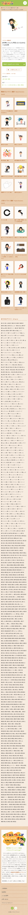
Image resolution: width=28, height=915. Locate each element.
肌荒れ (6, 748)
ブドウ (8, 494)
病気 (9, 79)
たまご (8, 443)
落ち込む (21, 760)
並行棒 (3, 536)
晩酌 (10, 658)
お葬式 (3, 372)
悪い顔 (3, 626)
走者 (24, 780)
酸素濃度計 (11, 797)
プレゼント (10, 499)
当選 (3, 616)
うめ (25, 347)
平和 (21, 609)
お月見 (13, 367)
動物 (12, 565)
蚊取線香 (4, 768)
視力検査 (13, 770)
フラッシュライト (6, 496)
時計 (3, 658)
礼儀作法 (20, 721)
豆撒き (14, 777)
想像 (25, 626)
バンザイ (15, 477)
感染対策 (10, 628)
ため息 (13, 443)
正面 (7, 670)
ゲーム (20, 399)
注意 (24, 682)
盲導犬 (3, 719)
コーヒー (18, 401)
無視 (7, 699)
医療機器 (10, 570)
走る (20, 780)
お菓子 (23, 369)
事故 (16, 538)
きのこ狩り (14, 389)
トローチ (17, 457)
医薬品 (7, 572)
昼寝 (25, 655)
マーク (24, 506)
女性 (12, 592)
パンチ (20, 477)
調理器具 (23, 775)
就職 (10, 604)
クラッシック (5, 396)
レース (3, 526)
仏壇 (8, 543)
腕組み (3, 753)
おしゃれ (17, 357)
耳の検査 (4, 743)
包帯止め (8, 567)
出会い (23, 560)
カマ (3, 384)
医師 (22, 567)
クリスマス (4, 399)
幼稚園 (10, 611)
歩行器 (21, 670)
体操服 (3, 548)
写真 (10, 557)
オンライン (9, 365)
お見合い (9, 372)
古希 (10, 577)
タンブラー (23, 443)
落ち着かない (10, 760)
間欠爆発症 (12, 802)
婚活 (19, 592)
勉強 (9, 565)
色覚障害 (4, 758)
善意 (11, 582)
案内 (3, 665)
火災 (9, 694)
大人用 (8, 589)
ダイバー (14, 440)
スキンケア (4, 430)
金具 (24, 797)
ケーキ (16, 399)
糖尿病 (3, 733)
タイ (3, 440)
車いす (3, 785)
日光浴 (19, 650)
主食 (20, 536)
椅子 (11, 665)
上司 (24, 531)
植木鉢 (15, 665)
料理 (8, 648)
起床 (8, 782)
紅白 (14, 733)
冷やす (10, 560)
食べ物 (15, 812)
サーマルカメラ (12, 413)
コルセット (16, 408)
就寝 (3, 604)
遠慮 (14, 792)
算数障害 (4, 731)
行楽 (13, 768)
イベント (4, 343)
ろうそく (11, 528)
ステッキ (22, 430)
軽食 (16, 785)
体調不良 (4, 550)
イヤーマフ (10, 343)
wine (15, 330)
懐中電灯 (23, 628)
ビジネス (14, 484)
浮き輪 (3, 687)
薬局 (3, 765)
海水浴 (17, 687)
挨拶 (7, 638)
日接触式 (24, 650)
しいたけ (11, 421)
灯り (13, 694)
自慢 (3, 755)
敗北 (22, 643)
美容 (3, 741)
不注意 (7, 533)
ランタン (4, 518)
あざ (3, 335)
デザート (4, 450)
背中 (22, 748)
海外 (14, 687)
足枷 (15, 782)
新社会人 (21, 648)
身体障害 (19, 782)
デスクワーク (11, 450)
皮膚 (17, 716)
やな (13, 516)
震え (25, 804)
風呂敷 (10, 809)
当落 (23, 614)
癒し (21, 711)
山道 (11, 606)
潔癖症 (23, 692)
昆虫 (3, 655)
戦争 (3, 631)
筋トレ (17, 728)
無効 (3, 699)
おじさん (4, 357)
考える (21, 741)
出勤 (3, 562)
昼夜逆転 (20, 655)
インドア (4, 345)
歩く (17, 670)
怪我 (8, 621)
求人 (22, 677)
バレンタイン (13, 474)
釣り (3, 799)
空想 (20, 726)
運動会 (20, 790)
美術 (10, 741)
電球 (22, 804)
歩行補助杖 (9, 672)
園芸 (22, 584)
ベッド (12, 501)
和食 (8, 582)
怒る (22, 619)
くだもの (17, 394)
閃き (7, 802)
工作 (24, 606)
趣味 (11, 782)
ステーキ (11, 430)
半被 (16, 572)
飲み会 (20, 814)
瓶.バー (10, 707)
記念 (19, 772)
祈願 (3, 724)
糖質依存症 (9, 733)
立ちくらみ (4, 728)
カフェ (3, 382)
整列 (19, 645)
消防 (7, 689)
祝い (7, 724)
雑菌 (11, 804)
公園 (3, 557)
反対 (3, 577)
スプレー (4, 435)
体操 (24, 545)
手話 (16, 633)
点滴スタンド (15, 697)
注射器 (20, 682)
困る (18, 584)
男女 (12, 709)
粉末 (19, 731)
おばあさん (4, 360)
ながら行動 (10, 460)
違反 (10, 792)
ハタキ (9, 472)
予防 (7, 538)
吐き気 (25, 577)
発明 (3, 714)
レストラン (4, 528)
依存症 (9, 550)
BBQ (3, 325)
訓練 (16, 772)
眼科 (19, 719)
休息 (3, 545)
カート (15, 374)
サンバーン (4, 421)
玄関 (5, 707)
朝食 (3, 660)
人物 (3, 79)
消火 (3, 689)
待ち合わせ (12, 616)
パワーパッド (5, 477)
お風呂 (3, 374)
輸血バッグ (4, 787)
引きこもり (13, 614)
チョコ (20, 445)
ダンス (17, 443)
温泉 (8, 692)
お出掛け (15, 365)
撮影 (3, 643)
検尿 (23, 665)
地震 (3, 587)
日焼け (3, 653)
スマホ (24, 435)
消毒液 (22, 687)
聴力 (20, 743)
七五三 (19, 531)
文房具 (3, 648)
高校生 (14, 819)
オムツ (17, 362)
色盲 (22, 755)
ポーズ (9, 504)
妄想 (16, 592)
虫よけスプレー (12, 765)
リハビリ (18, 521)
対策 (8, 601)
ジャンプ (4, 426)
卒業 (23, 572)
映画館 (7, 655)
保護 (22, 550)
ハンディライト (6, 479)
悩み (18, 623)
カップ (9, 379)
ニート (23, 460)
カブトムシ (9, 382)
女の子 (8, 592)
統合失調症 (4, 738)
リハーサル (11, 521)
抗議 (9, 636)
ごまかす (4, 408)
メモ (9, 514)
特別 (22, 704)
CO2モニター (12, 325)
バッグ (19, 472)
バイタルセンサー (13, 467)
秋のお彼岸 (4, 726)
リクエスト (4, 521)
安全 (8, 597)
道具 (3, 792)
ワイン (3, 531)
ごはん (19, 406)
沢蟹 (13, 680)
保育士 (17, 550)
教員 (25, 643)
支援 (7, 643)
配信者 (21, 794)
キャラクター (21, 389)
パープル (11, 465)
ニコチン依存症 (6, 462)
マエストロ (4, 509)
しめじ (16, 421)
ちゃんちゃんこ (14, 445)
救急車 (17, 643)
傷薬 (5, 555)
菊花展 (3, 760)
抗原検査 (4, 636)
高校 (10, 819)
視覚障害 (4, 772)
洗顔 (11, 685)
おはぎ (10, 360)
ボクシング (4, 506)
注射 (16, 682)
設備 (3, 775)
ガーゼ (10, 374)
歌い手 (17, 667)
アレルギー (4, 338)
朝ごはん (24, 658)
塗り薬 (7, 587)
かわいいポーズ (21, 387)
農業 (10, 787)
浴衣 (8, 687)
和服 (25, 579)
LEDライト (11, 328)
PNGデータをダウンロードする (11, 64)
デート (8, 448)
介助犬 (21, 540)
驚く (3, 819)
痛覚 (17, 711)
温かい (3, 692)
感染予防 (4, 628)
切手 (11, 562)
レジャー (19, 526)
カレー (14, 387)
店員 (18, 611)
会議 (17, 545)
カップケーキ (15, 379)
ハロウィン (20, 474)
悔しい (9, 623)
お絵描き (13, 369)
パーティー (4, 465)
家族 (10, 599)
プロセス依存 (18, 499)
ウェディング (5, 347)
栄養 (17, 663)
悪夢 (13, 626)
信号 (8, 553)
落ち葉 (16, 760)
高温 (18, 819)
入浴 (22, 555)
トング (22, 457)
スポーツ (10, 435)
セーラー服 (4, 438)
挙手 (3, 638)
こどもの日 (14, 406)
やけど (9, 516)
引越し (18, 614)
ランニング (17, 518)
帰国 (10, 609)
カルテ (9, 387)
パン (11, 477)
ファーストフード (6, 489)
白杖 (23, 714)
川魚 (21, 606)
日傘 (15, 650)
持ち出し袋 (17, 636)
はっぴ (24, 472)
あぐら (23, 333)
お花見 (18, 369)
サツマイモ (12, 416)
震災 (3, 807)
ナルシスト (17, 460)
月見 (17, 658)
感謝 (14, 628)
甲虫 (23, 707)
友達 (23, 575)
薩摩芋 (16, 763)
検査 (3, 667)
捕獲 (10, 638)
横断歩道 (12, 667)
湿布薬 (11, 692)
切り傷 (7, 562)
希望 (7, 609)
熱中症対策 (12, 702)
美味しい (21, 738)
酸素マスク (4, 797)
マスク (10, 509)
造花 (25, 787)
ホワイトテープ (12, 506)
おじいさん (16, 355)
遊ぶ (7, 790)
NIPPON (22, 328)
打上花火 (20, 633)
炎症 (5, 697)
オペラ (12, 362)
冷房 (19, 560)
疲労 (19, 709)
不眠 (11, 533)
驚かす (23, 816)
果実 (8, 663)
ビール (3, 484)
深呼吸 (21, 689)
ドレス (3, 457)
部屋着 (16, 794)
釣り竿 (7, 799)
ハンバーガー (14, 479)
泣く (12, 682)
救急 (14, 643)
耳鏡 (12, 743)
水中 (3, 677)
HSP (24, 325)
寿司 (11, 601)
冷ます (21, 557)
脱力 (19, 750)
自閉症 (15, 755)
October (4, 330)
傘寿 (22, 553)
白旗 (19, 714)
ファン (21, 489)
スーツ (3, 428)
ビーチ (8, 482)
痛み (14, 711)
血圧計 (9, 768)
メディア (4, 514)
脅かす (11, 750)
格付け (23, 663)
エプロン (10, 350)
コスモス (21, 404)
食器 (12, 814)
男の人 (3, 709)
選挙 (21, 792)
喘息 (17, 582)
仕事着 (15, 543)
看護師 (8, 719)
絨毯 (23, 736)
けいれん (12, 401)
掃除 (14, 638)
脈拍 (16, 750)
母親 (22, 672)
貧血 (3, 780)
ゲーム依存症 (5, 401)
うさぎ (11, 347)
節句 (12, 731)
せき (10, 438)
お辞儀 (14, 372)
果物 (11, 663)
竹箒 (10, 728)
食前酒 (8, 814)
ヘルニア (4, 504)
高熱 (22, 819)
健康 (15, 553)
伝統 (21, 545)
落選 (3, 763)
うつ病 (20, 347)
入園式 (13, 555)
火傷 (5, 694)
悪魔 (17, 626)
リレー (9, 523)
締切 (17, 738)
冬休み (16, 557)
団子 (7, 584)
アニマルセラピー (10, 335)
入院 (25, 555)
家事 (3, 599)
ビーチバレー (14, 482)
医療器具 (4, 570)
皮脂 (14, 716)
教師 (3, 645)
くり (23, 396)
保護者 (3, 553)
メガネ (23, 511)
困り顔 (14, 584)
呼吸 (12, 579)
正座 (3, 670)
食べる (10, 812)
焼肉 (14, 699)
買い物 (11, 780)
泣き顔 (8, 682)
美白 (7, 741)
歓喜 (25, 667)
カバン (22, 379)
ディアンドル (19, 448)
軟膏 (12, 785)
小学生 (20, 601)
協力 (8, 575)
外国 (22, 587)
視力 (9, 770)
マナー (15, 509)
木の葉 (9, 660)
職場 (24, 746)
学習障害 (24, 594)
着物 (23, 719)
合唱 (17, 577)
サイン (19, 413)
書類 (14, 658)
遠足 (17, 792)
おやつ (3, 365)
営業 (3, 584)
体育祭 (22, 548)
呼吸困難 (17, 579)
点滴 (9, 697)
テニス (17, 450)
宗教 (11, 597)
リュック (4, 523)
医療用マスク (21, 570)
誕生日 (10, 775)
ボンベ (19, 506)
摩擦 (23, 641)
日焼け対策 (9, 653)
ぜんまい (14, 438)
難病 (23, 85)
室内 (23, 597)
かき (8, 377)
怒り (13, 619)
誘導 (15, 775)
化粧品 (13, 567)
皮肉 (10, 716)
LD (7, 328)
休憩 (7, 545)
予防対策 (11, 538)
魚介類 (6, 821)
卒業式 (3, 575)
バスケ (13, 470)
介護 (25, 540)
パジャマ (8, 470)
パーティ (22, 462)
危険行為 (16, 575)
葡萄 (7, 763)
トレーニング (15, 455)
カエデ (3, 377)
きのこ (8, 389)
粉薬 (23, 731)
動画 (16, 565)
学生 (19, 594)
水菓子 (10, 677)
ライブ (17, 516)
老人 (17, 741)
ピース (3, 482)
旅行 (9, 650)
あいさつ (19, 330)
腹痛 (8, 753)
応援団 (9, 619)
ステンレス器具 (6, 433)
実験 (19, 597)
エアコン (4, 350)
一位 (16, 531)
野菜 (20, 797)
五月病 (3, 540)
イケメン (4, 340)
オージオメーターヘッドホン (9, 352)
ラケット (23, 516)
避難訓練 (4, 794)
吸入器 (3, 579)
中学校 (8, 536)
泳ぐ (3, 685)
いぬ (25, 340)
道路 (7, 792)
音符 (3, 809)
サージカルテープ (17, 411)
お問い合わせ (5, 899)
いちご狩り (19, 340)
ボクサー (19, 504)
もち (19, 514)
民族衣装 (14, 675)
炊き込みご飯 (22, 694)
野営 (17, 797)
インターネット (18, 343)
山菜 (8, 606)
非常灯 (11, 807)
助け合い (4, 565)
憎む (18, 628)
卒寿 (19, 572)
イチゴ (9, 340)
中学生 (13, 536)
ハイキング (4, 467)
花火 (11, 758)
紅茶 (18, 733)
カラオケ (19, 384)
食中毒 (19, 812)
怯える (11, 621)
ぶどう (3, 494)
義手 (14, 741)
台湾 (14, 577)
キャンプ (11, 391)
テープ (13, 448)
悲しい (21, 626)
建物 (8, 614)
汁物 (18, 677)
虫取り (18, 765)
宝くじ (15, 597)
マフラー (20, 509)
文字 (23, 645)
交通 (8, 540)
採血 (24, 638)
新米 (3, 650)
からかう (4, 387)
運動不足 (15, 790)
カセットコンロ (14, 377)
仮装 (19, 543)
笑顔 (13, 728)
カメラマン (13, 384)
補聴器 (23, 768)
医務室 (17, 567)
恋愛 (16, 621)
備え (25, 553)
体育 (12, 548)
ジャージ (21, 421)
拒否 (12, 636)
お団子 (3, 367)
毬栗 (10, 675)
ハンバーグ (21, 479)
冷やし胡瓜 (4, 560)
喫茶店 (25, 582)
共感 (7, 557)
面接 (16, 807)
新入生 (11, 648)
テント (3, 452)
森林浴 (7, 665)
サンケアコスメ (6, 418)
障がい (7, 804)
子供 (8, 594)
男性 (16, 709)
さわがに (19, 416)
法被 (24, 680)
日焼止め (15, 653)
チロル (3, 448)
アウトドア (17, 333)
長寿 (3, 802)
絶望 (10, 738)
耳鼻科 (16, 743)
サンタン (22, 418)
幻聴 (3, 611)
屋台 (14, 604)
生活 (6, 79)
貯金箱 (7, 780)
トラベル (4, 455)
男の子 (8, 709)
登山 (12, 714)
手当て (3, 633)
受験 (7, 577)
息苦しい (4, 623)
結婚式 (19, 736)
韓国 (19, 807)
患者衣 (14, 623)
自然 (11, 755)
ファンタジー (5, 492)
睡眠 (3, 721)
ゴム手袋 (10, 408)
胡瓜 (8, 750)
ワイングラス (10, 531)
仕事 (11, 543)
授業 (17, 638)
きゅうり (11, 394)
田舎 (20, 707)
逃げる (14, 787)
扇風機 (7, 631)
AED (18, 323)
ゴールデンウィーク (7, 404)
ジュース (10, 426)
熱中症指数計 (19, 702)
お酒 (18, 372)
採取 (21, 638)
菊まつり (24, 758)
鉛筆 (17, 799)
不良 (23, 533)
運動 (10, 790)
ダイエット (8, 440)
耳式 (9, 743)
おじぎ (21, 355)
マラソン (4, 511)
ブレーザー (20, 496)
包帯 (3, 567)
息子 (23, 621)
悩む (22, 623)
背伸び (3, 750)
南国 (11, 575)
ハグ (3, 470)
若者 (15, 758)
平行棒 (25, 609)
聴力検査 (4, 746)
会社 (10, 545)
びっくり (4, 487)
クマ (21, 394)
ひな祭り (10, 487)
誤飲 (18, 775)
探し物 (3, 641)
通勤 (18, 787)
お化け (20, 365)
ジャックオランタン (19, 423)
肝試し (10, 748)
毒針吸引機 (4, 675)
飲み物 (24, 814)
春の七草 (15, 655)
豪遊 (21, 777)
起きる (3, 782)
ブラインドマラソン (16, 494)
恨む (19, 621)
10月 (3, 323)
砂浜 (9, 721)
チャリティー (5, 445)
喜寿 (21, 582)
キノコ (3, 389)
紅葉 (22, 733)
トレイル (22, 455)
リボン (23, 521)
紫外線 (6, 736)
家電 (14, 599)
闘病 (17, 802)
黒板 (15, 821)
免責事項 (4, 892)
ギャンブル (4, 394)
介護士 (3, 543)
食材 (16, 814)
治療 (20, 680)
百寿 (7, 716)
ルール (14, 523)
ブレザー (4, 499)
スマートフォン (17, 435)
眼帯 (16, 719)
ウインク (10, 345)
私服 (17, 724)
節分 (9, 731)
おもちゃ (22, 362)
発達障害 (8, 714)
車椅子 (8, 785)
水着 (7, 677)
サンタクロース (15, 418)
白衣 (3, 716)
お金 (22, 372)
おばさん (15, 360)
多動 (25, 587)
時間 (7, 658)
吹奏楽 (8, 579)
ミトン (18, 511)
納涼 (25, 733)
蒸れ (10, 763)
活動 (22, 685)
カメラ (7, 384)
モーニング (14, 514)
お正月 (17, 367)
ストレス (19, 433)
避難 (24, 792)
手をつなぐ (15, 631)
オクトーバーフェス (7, 355)
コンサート (23, 408)
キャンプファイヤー (19, 391)
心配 (17, 616)
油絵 (17, 680)
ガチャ (20, 377)
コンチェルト (5, 411)
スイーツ (13, 428)
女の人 (15, 85)
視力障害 (19, 770)
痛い (10, 711)
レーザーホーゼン (21, 523)
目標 (23, 716)
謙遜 (3, 777)
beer (7, 325)
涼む (17, 689)
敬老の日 (11, 645)
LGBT (17, 328)
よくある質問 (5, 895)
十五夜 (11, 572)
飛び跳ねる (4, 812)
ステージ (17, 430)
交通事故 (12, 540)
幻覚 (7, 611)
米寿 (16, 731)
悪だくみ (9, 626)
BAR (22, 323)
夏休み (14, 587)
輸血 (19, 785)
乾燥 (3, 538)
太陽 (24, 589)
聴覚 (14, 746)
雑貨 (15, 804)
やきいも (4, 516)
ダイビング (21, 440)
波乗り (3, 682)
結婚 (15, 736)
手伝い (21, 631)
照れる (23, 699)
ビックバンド (21, 484)
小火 (24, 601)
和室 (22, 579)
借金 (11, 553)
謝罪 (7, 777)
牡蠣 (12, 704)
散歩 (7, 645)
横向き (7, 667)
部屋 (12, 794)
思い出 (3, 621)
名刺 (21, 577)
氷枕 (15, 677)
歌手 (22, 667)
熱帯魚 (3, 704)
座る (22, 611)
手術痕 (11, 633)
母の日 (17, 672)
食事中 (3, 814)
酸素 (25, 794)
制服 (18, 562)
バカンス (21, 467)
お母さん (23, 367)
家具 (7, 599)
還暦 (9, 794)
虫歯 (23, 765)
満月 (16, 692)
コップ (3, 406)
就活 (7, 604)
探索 (11, 641)
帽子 (17, 609)
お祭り (8, 369)
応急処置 (4, 619)
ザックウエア (5, 416)
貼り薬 (16, 780)
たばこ (3, 443)
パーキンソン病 (6, 85)
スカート (19, 428)
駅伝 (15, 816)
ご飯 (11, 411)
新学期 (16, 648)
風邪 (19, 809)
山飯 (15, 606)
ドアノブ (12, 452)
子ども (3, 594)
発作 (24, 711)
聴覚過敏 (19, 746)
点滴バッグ (22, 697)
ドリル (9, 455)
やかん (23, 514)
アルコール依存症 (20, 335)
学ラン (11, 594)
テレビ (22, 450)
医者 (3, 572)
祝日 (10, 724)
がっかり (4, 379)
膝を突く (12, 753)
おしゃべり (10, 357)
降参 (24, 802)
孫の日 (3, 597)
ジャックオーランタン (7, 423)
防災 (20, 802)
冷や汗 (15, 560)
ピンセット (16, 487)
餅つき (10, 816)
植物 (19, 665)
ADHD (14, 323)
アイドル (11, 333)
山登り (3, 606)
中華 (17, 536)
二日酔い (20, 538)
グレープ (11, 399)
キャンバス (4, 391)
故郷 (10, 643)
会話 (14, 545)
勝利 (19, 565)
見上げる (4, 770)
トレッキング (10, 457)
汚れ (3, 680)
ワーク (24, 528)
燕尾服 (8, 704)
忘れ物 (21, 616)
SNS (8, 330)
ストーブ (13, 433)
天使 (21, 589)
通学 (22, 787)
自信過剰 (18, 753)
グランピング (18, 396)
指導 (23, 636)
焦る (10, 699)
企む (23, 543)
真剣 (12, 719)
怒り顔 (17, 619)
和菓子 (3, 582)
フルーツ (14, 496)
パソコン (4, 472)
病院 (3, 711)
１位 (7, 323)
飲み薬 (3, 816)
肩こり (17, 748)
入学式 (17, 555)
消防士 (10, 689)
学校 (16, 594)
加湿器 (22, 562)
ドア (8, 452)
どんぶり (4, 460)
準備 (19, 692)
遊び (3, 790)
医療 (25, 567)
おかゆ (19, 352)
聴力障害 (10, 746)
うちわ (16, 347)
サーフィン (4, 413)
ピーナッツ (22, 482)
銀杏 (21, 799)
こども (8, 406)
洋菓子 (7, 685)
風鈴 (23, 809)
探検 (8, 641)
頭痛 (7, 809)
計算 (12, 772)
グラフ (11, 396)
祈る (24, 721)
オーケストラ (16, 350)
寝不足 (3, 601)
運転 (24, 790)
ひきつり (9, 484)
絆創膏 (10, 736)
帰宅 (14, 609)
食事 (24, 812)
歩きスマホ (12, 670)
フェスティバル (14, 492)
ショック (15, 426)
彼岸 (7, 616)
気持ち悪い (21, 675)
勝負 (23, 565)
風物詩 (15, 809)
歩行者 (3, 672)
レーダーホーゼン (11, 526)
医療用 (15, 570)
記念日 (23, 772)
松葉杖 (3, 663)
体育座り (17, 548)
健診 (18, 553)
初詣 (15, 562)
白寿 (16, 714)
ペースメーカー (6, 501)
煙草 (20, 699)
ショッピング (22, 426)
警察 (10, 777)
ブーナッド (23, 487)
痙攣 (7, 711)
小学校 (15, 601)
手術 (8, 633)
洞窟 (15, 685)
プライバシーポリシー (7, 903)
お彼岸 (8, 367)
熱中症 (6, 702)
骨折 (7, 819)
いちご (14, 340)
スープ (8, 428)
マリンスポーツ (11, 511)
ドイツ (17, 452)
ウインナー (16, 345)
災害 (16, 694)
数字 (16, 645)
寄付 (21, 599)
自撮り (7, 755)
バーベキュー (18, 465)
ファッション (15, 489)
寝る (24, 599)
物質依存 (17, 704)
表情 (17, 768)
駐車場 (19, 816)
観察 (9, 772)
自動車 (23, 753)
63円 (10, 323)
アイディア (4, 333)
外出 (18, 587)
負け (24, 777)
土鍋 (25, 584)
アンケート (11, 338)
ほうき (14, 504)
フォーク (21, 492)
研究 (13, 721)
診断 (7, 775)
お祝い (3, 369)
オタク (22, 357)
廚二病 (3, 614)
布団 (3, 609)
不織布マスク (17, 533)
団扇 (10, 584)
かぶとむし (16, 382)
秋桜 (10, 726)
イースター (18, 338)
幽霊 (15, 611)
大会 (13, 589)
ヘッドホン (18, 501)
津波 (18, 685)
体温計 (8, 548)
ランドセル (10, 518)
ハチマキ (14, 472)
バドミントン (5, 474)
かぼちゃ (22, 382)
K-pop (3, 328)
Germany (19, 325)
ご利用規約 (4, 888)
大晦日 (16, 589)
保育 (13, 550)
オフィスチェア (6, 362)
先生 (9, 555)
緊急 (13, 738)
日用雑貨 (21, 653)
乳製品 (24, 536)
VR (11, 330)
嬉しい (23, 592)
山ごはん (21, 604)
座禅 (25, 611)
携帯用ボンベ (17, 641)
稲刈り (16, 726)
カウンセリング (22, 374)
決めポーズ (8, 680)
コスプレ (15, 404)
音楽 (23, 807)
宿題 (17, 599)
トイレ (22, 452)
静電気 (7, 807)
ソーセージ (21, 438)
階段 (3, 804)
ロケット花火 (18, 528)
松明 (21, 660)
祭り (14, 724)
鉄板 (11, 799)
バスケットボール (20, 470)
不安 (3, 533)
